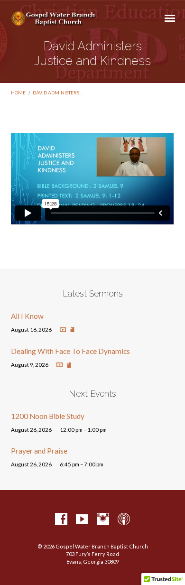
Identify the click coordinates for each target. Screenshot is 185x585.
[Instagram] (103, 519)
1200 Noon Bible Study (47, 416)
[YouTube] (82, 519)
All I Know (27, 316)
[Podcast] (124, 519)
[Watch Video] (63, 330)
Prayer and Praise (39, 450)
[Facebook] (61, 519)
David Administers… (58, 92)
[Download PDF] (72, 330)
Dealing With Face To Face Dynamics (70, 351)
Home (18, 92)
